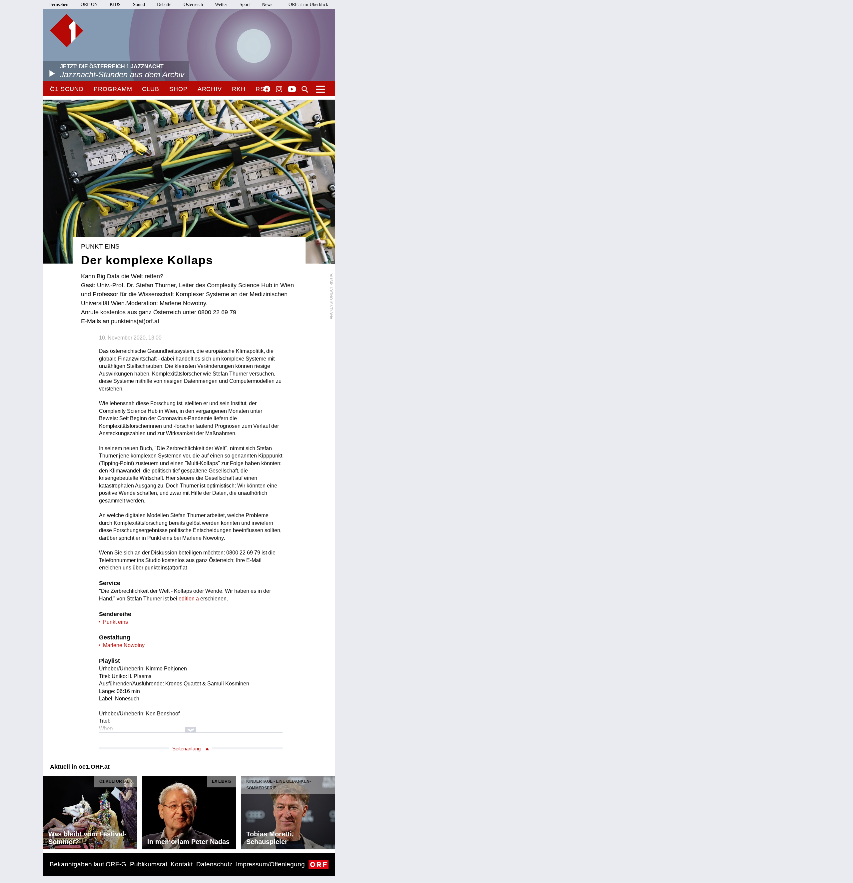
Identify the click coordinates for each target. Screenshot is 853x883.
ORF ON (89, 4)
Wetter (221, 4)
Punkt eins (115, 622)
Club (150, 89)
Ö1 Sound (67, 89)
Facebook (267, 89)
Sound (139, 4)
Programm (113, 89)
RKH (239, 89)
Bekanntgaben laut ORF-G (88, 864)
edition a (189, 598)
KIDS (115, 4)
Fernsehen (58, 4)
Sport (245, 4)
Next (329, 811)
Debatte (164, 4)
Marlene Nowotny (124, 645)
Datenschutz (214, 864)
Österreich (193, 4)
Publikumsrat (148, 864)
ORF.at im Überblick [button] (308, 4)
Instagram (279, 89)
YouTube (292, 89)
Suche (305, 89)
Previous (48, 811)
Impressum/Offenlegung (270, 864)
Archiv (210, 89)
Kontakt (182, 864)
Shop (178, 89)
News (267, 4)
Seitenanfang (186, 748)
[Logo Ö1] (66, 30)
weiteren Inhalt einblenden (191, 726)
